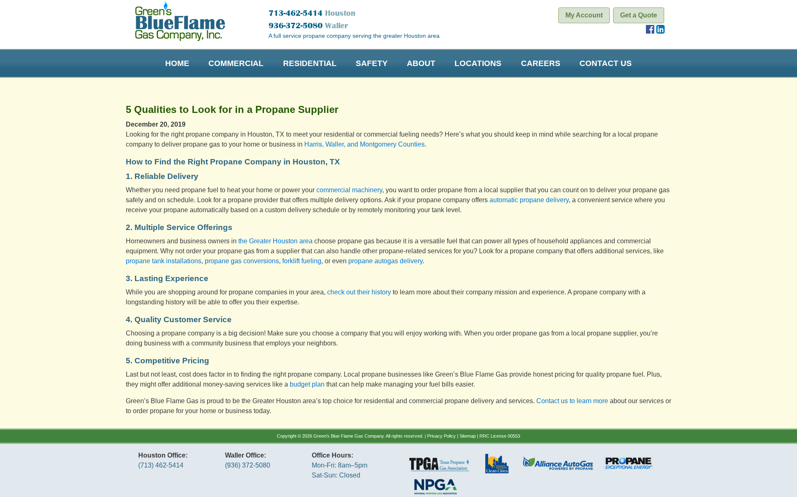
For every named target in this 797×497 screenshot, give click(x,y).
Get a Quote (638, 15)
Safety (372, 63)
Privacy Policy (441, 435)
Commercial (236, 63)
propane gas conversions (242, 260)
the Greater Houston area (275, 241)
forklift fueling (301, 260)
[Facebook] (650, 30)
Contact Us (605, 63)
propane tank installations (163, 260)
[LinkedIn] (660, 30)
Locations (478, 63)
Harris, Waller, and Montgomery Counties (364, 144)
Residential (310, 63)
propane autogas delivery (385, 260)
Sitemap (468, 435)
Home (177, 63)
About (421, 63)
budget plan (307, 384)
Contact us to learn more (572, 400)
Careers (540, 63)
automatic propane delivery (529, 199)
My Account (584, 15)
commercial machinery (348, 189)
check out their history (359, 292)
